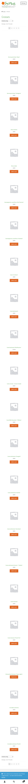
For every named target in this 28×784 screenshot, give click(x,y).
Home (4, 11)
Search (14, 781)
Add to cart (14, 62)
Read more (14, 677)
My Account (4, 781)
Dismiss (3, 777)
